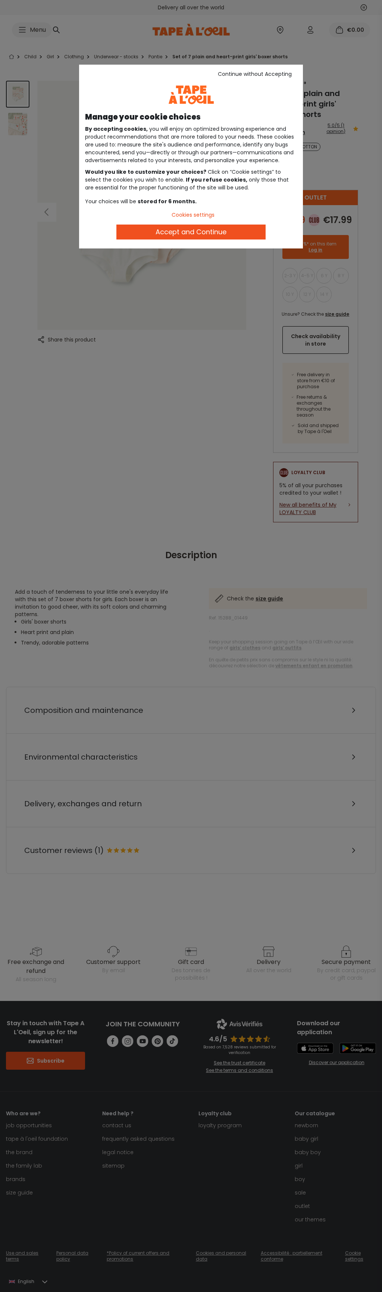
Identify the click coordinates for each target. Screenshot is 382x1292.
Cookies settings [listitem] (193, 215)
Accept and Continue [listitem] (191, 232)
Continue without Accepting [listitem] (255, 74)
